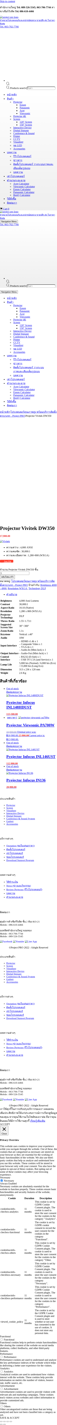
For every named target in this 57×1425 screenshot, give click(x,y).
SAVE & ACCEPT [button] (9, 1417)
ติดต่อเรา (12, 202)
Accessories (19, 148)
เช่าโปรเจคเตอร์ (16, 176)
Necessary (9, 1180)
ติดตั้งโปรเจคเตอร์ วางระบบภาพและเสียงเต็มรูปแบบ (33, 166)
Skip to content (7, 1)
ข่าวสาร (17, 160)
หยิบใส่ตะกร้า (7, 577)
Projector (10, 805)
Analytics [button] (5, 1368)
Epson (23, 105)
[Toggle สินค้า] (55, 302)
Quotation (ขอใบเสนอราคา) (20, 845)
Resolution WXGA (17, 588)
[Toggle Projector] (55, 305)
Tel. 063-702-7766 (9, 26)
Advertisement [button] (7, 1385)
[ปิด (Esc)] (11, 1421)
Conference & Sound (24, 133)
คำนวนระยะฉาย (14, 897)
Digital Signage (21, 130)
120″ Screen (26, 122)
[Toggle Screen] (55, 322)
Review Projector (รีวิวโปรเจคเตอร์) (24, 889)
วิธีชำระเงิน (12, 882)
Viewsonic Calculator (24, 186)
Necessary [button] (5, 1177)
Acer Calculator (21, 183)
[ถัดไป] (4, 1424)
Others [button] (3, 1403)
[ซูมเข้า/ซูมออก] (1, 1421)
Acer (22, 110)
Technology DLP (37, 588)
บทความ (18, 172)
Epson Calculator (22, 189)
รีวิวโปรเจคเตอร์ (22, 156)
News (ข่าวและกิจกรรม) (18, 885)
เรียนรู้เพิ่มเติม (37, 1121)
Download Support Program (20, 860)
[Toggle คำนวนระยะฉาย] (55, 383)
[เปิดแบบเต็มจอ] (4, 1421)
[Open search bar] (8, 84)
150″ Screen (26, 124)
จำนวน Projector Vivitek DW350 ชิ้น (19, 569)
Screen (9, 808)
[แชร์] (7, 1421)
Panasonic (25, 107)
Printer (16, 136)
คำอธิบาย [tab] (11, 594)
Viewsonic (25, 113)
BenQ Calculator (21, 195)
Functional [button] (5, 1336)
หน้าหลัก (12, 94)
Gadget (9, 821)
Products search (18, 88)
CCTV (16, 139)
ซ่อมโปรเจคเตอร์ (15, 857)
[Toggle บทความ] (55, 355)
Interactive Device (22, 127)
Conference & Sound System (20, 818)
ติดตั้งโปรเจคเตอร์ (15, 849)
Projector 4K (19, 116)
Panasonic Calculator (23, 192)
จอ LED (17, 145)
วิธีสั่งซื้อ (11, 198)
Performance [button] (6, 1354)
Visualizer (18, 142)
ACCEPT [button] (5, 1124)
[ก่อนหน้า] (1, 1424)
